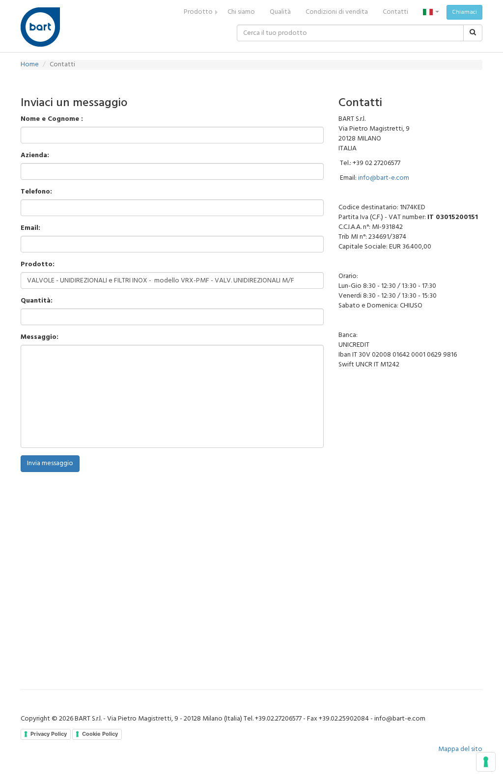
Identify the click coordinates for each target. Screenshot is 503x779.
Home (30, 64)
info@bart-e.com (383, 178)
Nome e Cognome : (52, 119)
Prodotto (198, 12)
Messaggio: (39, 337)
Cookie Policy (100, 733)
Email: (30, 228)
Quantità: (37, 301)
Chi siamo (241, 12)
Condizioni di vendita (337, 12)
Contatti (395, 12)
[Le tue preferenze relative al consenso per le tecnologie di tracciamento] (485, 761)
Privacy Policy (48, 733)
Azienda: (35, 156)
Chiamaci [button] (464, 12)
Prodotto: (38, 265)
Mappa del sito (460, 749)
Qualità (280, 12)
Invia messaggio (50, 463)
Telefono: (36, 192)
